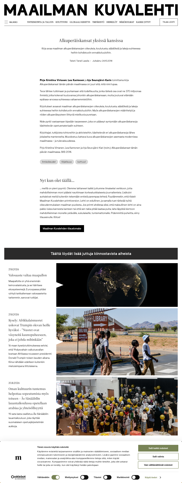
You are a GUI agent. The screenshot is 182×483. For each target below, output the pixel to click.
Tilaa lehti (169, 22)
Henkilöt (111, 22)
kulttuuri (81, 161)
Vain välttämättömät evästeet (158, 465)
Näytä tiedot (151, 477)
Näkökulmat (126, 22)
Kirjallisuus (67, 161)
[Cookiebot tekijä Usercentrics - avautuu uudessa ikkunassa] (18, 477)
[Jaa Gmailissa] (86, 73)
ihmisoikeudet (49, 161)
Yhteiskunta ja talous (40, 22)
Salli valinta (158, 456)
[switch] (84, 477)
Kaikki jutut (143, 22)
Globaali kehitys (80, 22)
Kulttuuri (62, 22)
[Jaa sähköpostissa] (104, 73)
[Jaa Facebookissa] (95, 73)
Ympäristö (98, 22)
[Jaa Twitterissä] (77, 73)
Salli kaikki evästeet (158, 448)
